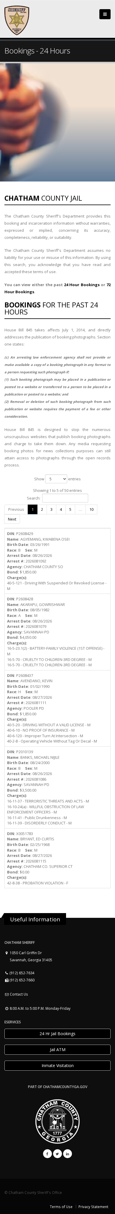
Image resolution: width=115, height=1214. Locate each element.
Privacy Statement (93, 1206)
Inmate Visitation (58, 1065)
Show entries (57, 479)
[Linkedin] (67, 1153)
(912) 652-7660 (21, 980)
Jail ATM (57, 1049)
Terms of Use (61, 1206)
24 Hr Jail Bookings (57, 1033)
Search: (33, 498)
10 (91, 509)
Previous (16, 509)
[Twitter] (57, 1153)
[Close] (105, 14)
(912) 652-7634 (21, 972)
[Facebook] (47, 1153)
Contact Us (18, 994)
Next (12, 519)
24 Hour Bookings (81, 284)
